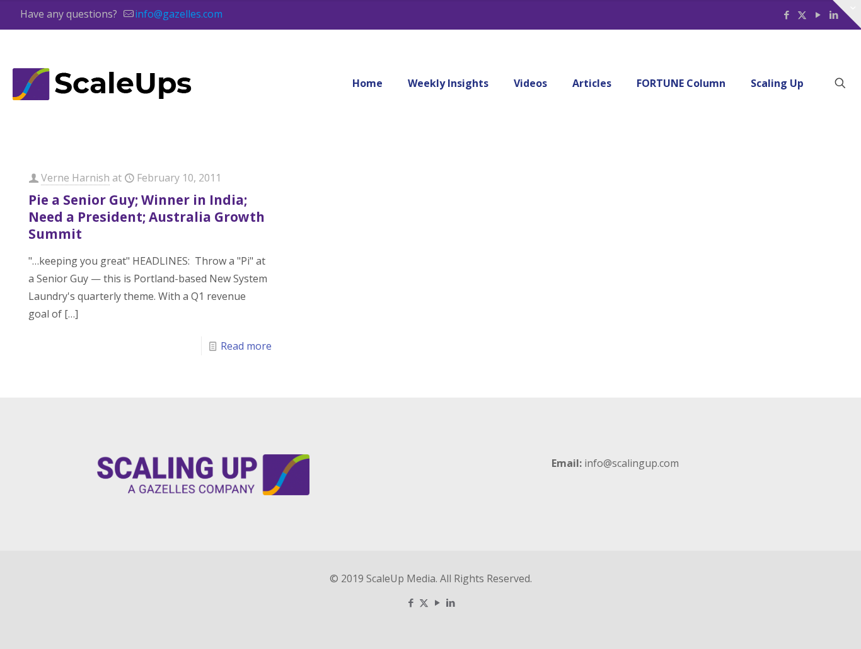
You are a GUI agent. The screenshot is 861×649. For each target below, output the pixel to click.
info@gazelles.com (178, 14)
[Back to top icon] (800, 623)
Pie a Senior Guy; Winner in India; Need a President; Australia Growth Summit (146, 217)
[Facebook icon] (786, 14)
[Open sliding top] (847, 14)
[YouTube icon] (818, 14)
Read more (246, 346)
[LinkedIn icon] (450, 602)
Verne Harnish (75, 178)
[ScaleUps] (102, 83)
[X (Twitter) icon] (802, 14)
